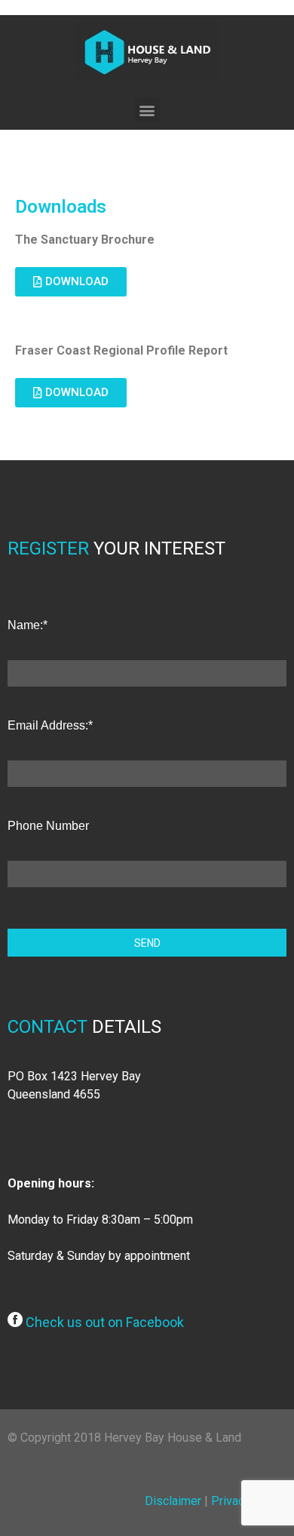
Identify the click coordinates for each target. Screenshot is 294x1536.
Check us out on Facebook (103, 1322)
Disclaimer (173, 1501)
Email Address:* (50, 725)
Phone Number (48, 825)
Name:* (27, 625)
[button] (147, 109)
